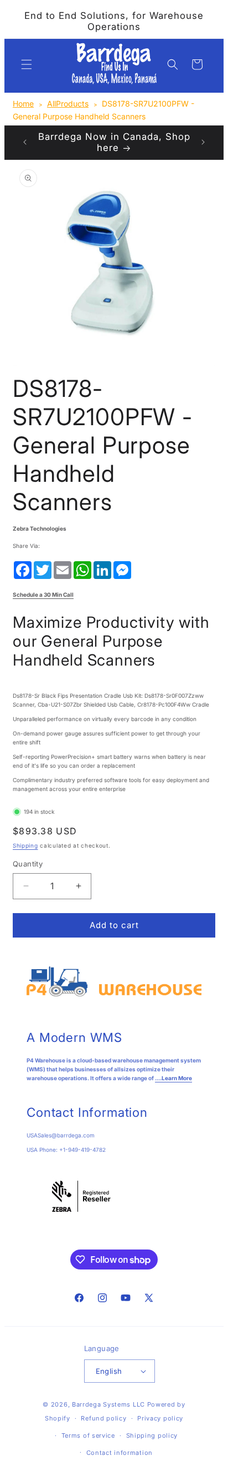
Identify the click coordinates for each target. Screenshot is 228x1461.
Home (23, 103)
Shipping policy (152, 1435)
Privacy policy (160, 1418)
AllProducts (68, 103)
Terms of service (88, 1435)
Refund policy (103, 1418)
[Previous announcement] (25, 142)
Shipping (25, 845)
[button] (26, 64)
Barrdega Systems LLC (108, 1404)
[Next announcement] (203, 142)
